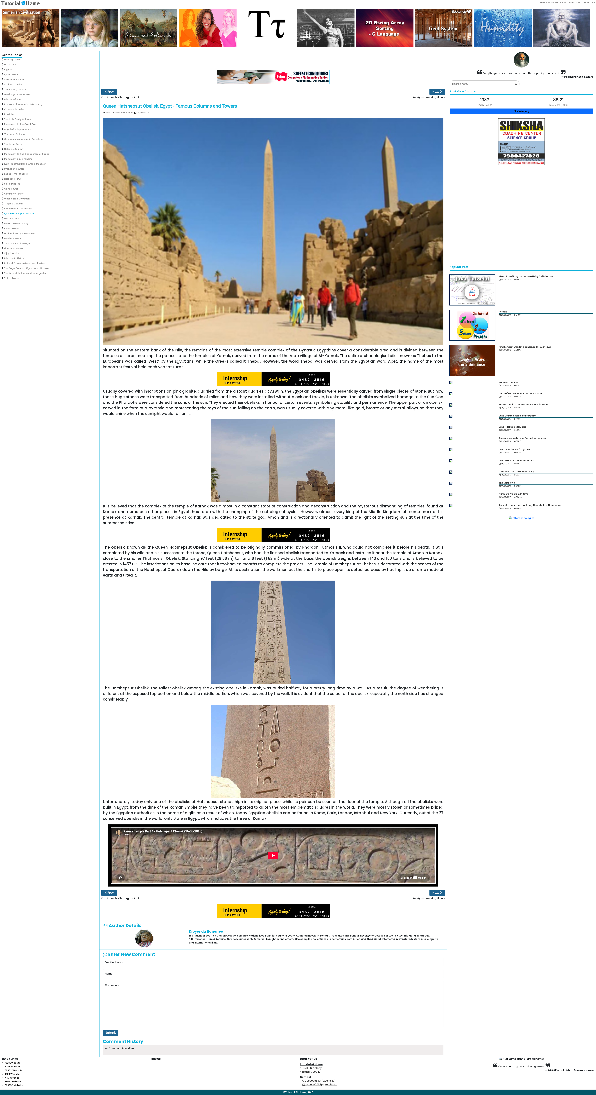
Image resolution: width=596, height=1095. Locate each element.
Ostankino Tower (14, 193)
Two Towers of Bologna (17, 243)
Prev (110, 92)
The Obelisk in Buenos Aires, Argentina (25, 273)
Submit (110, 1033)
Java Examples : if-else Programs (518, 415)
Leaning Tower (12, 59)
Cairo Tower (11, 188)
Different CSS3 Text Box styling (516, 471)
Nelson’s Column (13, 149)
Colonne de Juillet (14, 109)
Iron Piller (9, 114)
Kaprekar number (509, 382)
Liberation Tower (13, 248)
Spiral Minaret (12, 183)
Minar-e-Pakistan (14, 258)
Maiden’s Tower (13, 238)
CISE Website (12, 1066)
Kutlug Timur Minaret (16, 173)
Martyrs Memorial (14, 218)
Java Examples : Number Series (516, 460)
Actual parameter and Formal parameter (522, 438)
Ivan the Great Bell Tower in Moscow (25, 163)
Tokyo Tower (11, 278)
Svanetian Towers (14, 168)
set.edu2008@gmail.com (321, 1084)
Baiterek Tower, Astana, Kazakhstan (24, 263)
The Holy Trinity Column (17, 119)
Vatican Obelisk (13, 84)
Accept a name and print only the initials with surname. (530, 505)
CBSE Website (12, 1062)
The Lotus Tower (13, 144)
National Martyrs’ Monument (20, 233)
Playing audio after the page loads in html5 (523, 404)
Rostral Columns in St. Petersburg (23, 104)
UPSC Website (13, 1081)
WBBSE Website (13, 1070)
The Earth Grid (507, 482)
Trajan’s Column (13, 203)
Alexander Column (14, 79)
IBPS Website (12, 1074)
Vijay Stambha (12, 253)
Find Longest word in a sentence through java (525, 346)
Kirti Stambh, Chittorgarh (18, 208)
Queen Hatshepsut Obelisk (19, 213)
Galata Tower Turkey (16, 223)
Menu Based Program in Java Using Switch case (526, 276)
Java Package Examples (512, 426)
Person (503, 311)
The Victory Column (15, 89)
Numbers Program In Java (513, 493)
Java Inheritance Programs (514, 449)
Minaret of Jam (12, 99)
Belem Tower (11, 228)
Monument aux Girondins (18, 159)
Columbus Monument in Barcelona (23, 139)
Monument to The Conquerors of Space (26, 154)
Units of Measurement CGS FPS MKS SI (520, 393)
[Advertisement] (273, 61)
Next (436, 92)
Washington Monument (17, 94)
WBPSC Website (14, 1085)
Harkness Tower (13, 178)
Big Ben (8, 69)
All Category (521, 111)
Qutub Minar (11, 74)
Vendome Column (14, 134)
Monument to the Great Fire (20, 124)
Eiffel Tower (10, 64)
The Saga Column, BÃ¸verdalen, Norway (26, 268)
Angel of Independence (17, 129)
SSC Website (12, 1077)
